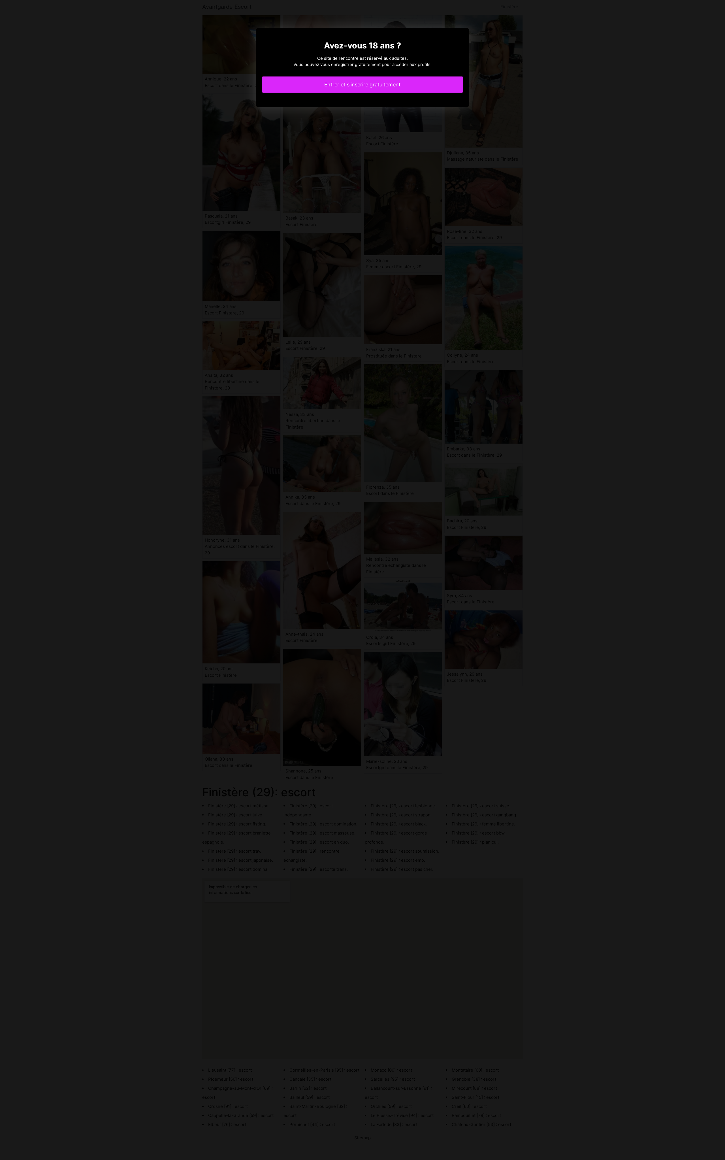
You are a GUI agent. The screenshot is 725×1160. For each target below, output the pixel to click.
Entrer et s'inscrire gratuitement (362, 85)
